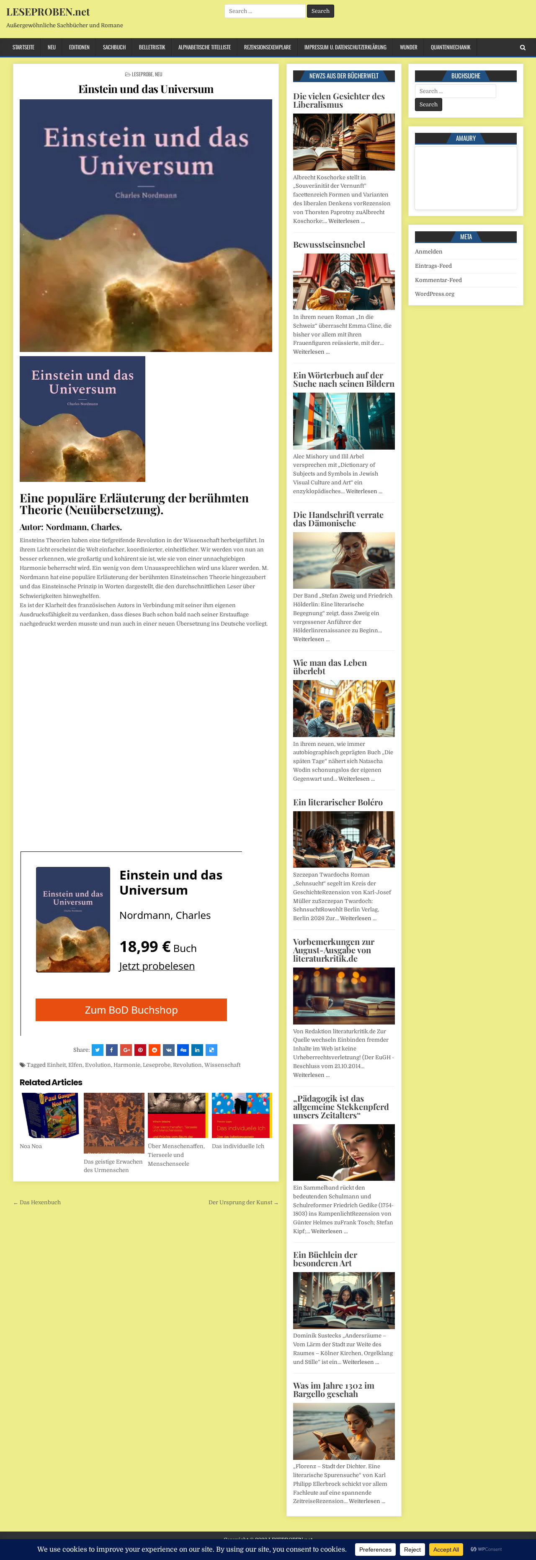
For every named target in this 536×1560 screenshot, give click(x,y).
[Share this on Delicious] (211, 1050)
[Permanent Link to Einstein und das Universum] (146, 225)
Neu (52, 47)
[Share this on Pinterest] (140, 1050)
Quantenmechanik (450, 47)
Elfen (75, 1065)
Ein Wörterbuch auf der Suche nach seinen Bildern (343, 379)
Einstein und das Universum (146, 88)
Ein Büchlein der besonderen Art (325, 1258)
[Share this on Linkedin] (197, 1050)
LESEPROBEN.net (48, 11)
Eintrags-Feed (433, 266)
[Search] (523, 47)
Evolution (98, 1065)
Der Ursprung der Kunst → (244, 1202)
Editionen (79, 47)
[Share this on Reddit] (154, 1050)
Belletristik (152, 47)
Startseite (23, 47)
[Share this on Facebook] (112, 1050)
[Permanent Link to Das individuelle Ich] (242, 1115)
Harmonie (126, 1065)
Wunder (408, 47)
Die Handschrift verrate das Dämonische (338, 518)
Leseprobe (142, 74)
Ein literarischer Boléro (338, 801)
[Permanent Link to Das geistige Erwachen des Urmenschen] (114, 1123)
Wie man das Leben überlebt (330, 666)
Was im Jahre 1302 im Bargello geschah (333, 1389)
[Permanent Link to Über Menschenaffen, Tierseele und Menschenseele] (178, 1115)
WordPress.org (434, 294)
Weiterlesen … (346, 221)
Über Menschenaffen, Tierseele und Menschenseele (176, 1155)
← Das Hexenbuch (37, 1202)
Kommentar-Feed (438, 280)
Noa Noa (31, 1146)
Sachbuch (114, 47)
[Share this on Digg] (183, 1050)
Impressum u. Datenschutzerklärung (345, 47)
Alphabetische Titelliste (204, 47)
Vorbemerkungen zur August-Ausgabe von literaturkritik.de (333, 950)
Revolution (187, 1065)
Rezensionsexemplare (267, 47)
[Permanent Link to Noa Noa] (50, 1115)
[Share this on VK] (169, 1050)
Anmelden (429, 251)
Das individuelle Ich (238, 1146)
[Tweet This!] (97, 1050)
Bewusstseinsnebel (329, 244)
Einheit (56, 1065)
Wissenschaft (222, 1065)
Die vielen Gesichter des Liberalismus (339, 100)
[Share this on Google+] (126, 1050)
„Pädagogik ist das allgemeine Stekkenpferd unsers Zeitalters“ (341, 1106)
